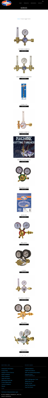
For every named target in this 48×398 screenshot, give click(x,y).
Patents (3, 386)
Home (20, 3)
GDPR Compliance (6, 374)
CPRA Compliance (6, 376)
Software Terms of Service (8, 372)
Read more (24, 78)
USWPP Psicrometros (30, 370)
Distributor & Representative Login (10, 392)
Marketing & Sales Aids (7, 380)
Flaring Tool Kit (28, 383)
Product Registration (6, 382)
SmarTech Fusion (29, 387)
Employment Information (7, 368)
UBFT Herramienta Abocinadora (32, 372)
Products (26, 3)
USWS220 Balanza (29, 368)
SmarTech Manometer (30, 385)
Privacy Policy (5, 370)
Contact (40, 3)
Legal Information (6, 378)
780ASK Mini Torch (29, 381)
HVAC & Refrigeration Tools (31, 379)
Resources (33, 3)
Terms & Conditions (6, 384)
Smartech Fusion (29, 374)
